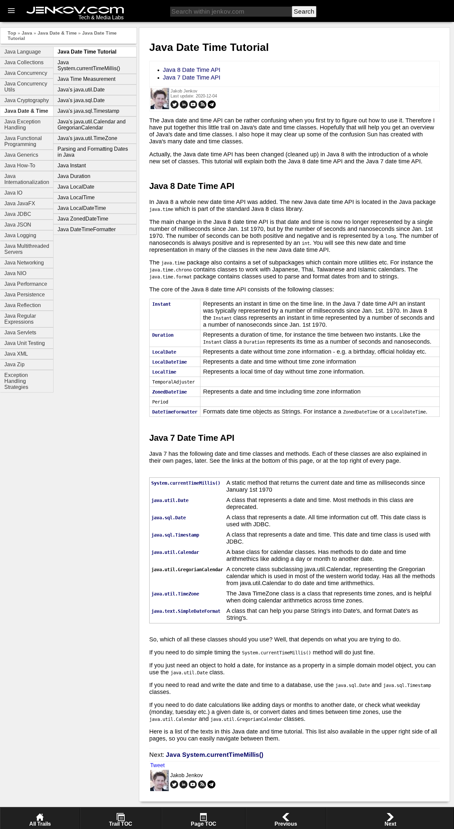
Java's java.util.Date (81, 89)
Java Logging (20, 235)
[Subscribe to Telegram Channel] (212, 106)
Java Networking (24, 262)
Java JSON (17, 225)
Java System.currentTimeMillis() (88, 65)
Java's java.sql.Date (81, 100)
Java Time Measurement (86, 79)
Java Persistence (24, 294)
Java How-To (19, 165)
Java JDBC (17, 214)
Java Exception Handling (22, 124)
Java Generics (21, 155)
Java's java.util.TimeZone (87, 138)
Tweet (157, 765)
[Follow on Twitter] (174, 106)
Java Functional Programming (23, 141)
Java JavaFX (19, 203)
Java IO (13, 193)
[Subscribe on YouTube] (193, 106)
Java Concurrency (25, 73)
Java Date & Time (57, 33)
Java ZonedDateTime (82, 219)
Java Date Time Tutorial (86, 52)
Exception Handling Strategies (16, 381)
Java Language (22, 52)
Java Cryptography (26, 100)
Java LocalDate (75, 187)
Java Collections (24, 62)
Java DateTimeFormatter (86, 229)
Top (12, 33)
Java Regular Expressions (20, 319)
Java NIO (15, 273)
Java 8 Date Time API (191, 70)
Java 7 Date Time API (191, 77)
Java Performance (25, 284)
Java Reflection (22, 305)
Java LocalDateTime (81, 208)
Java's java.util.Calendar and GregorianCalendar (91, 124)
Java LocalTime (76, 197)
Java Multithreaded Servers (26, 249)
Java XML (16, 354)
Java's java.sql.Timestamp (88, 111)
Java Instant (71, 165)
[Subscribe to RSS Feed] (202, 106)
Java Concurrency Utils (25, 86)
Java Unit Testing (24, 343)
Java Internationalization (26, 179)
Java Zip (14, 364)
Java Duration (73, 176)
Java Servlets (20, 332)
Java (27, 33)
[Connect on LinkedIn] (184, 106)
